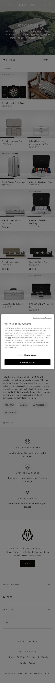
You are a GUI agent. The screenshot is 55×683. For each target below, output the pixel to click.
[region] (27, 341)
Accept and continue (28, 362)
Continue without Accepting (42, 318)
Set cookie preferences (27, 355)
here (9, 338)
